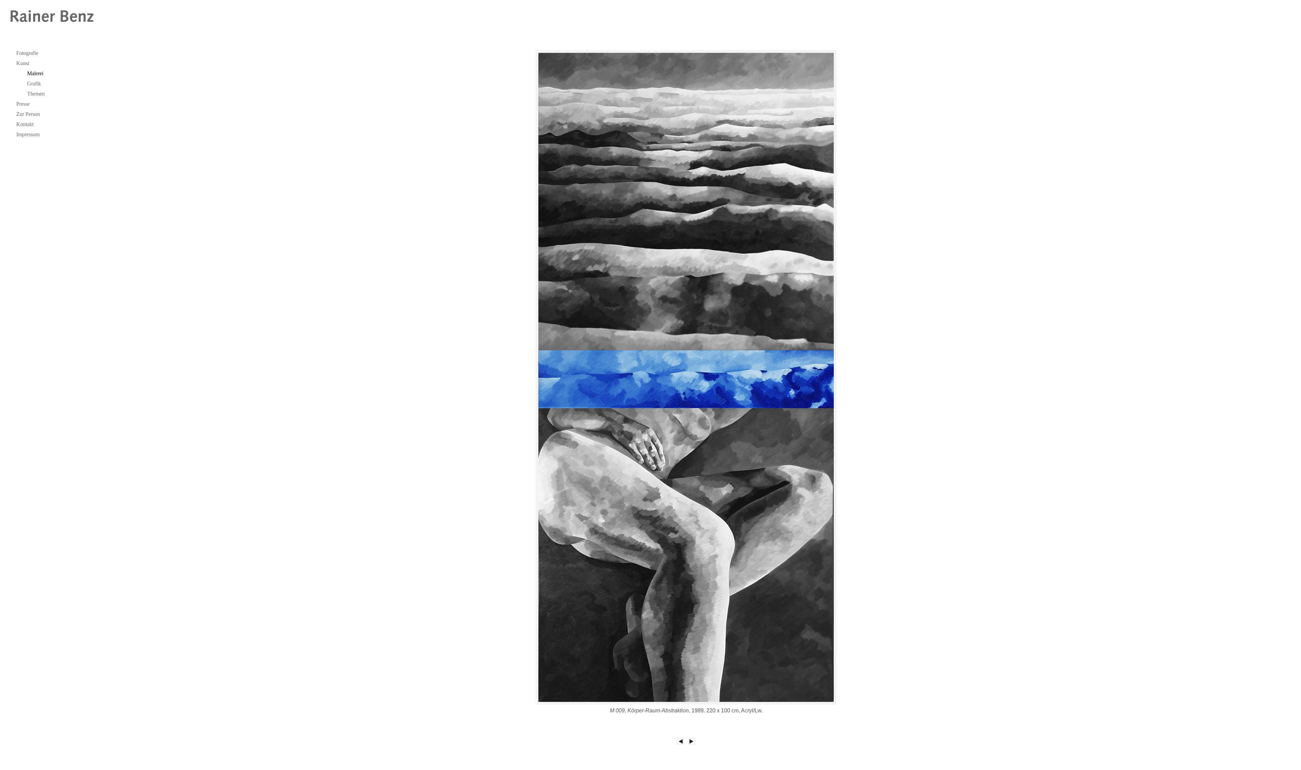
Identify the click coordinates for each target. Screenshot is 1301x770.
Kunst (22, 63)
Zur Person (28, 114)
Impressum (28, 134)
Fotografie (27, 53)
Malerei (35, 73)
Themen (36, 94)
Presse (23, 104)
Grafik (34, 83)
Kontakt (25, 124)
